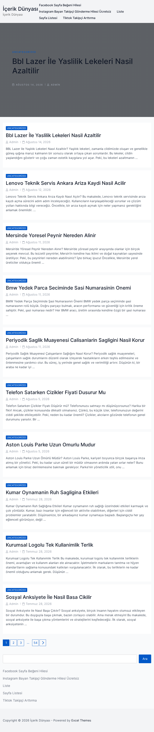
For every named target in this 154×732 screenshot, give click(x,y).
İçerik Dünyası (20, 9)
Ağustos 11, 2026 (38, 242)
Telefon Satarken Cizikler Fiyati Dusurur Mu (56, 392)
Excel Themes (81, 720)
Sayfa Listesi (48, 18)
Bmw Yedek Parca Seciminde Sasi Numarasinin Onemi (68, 288)
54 (36, 643)
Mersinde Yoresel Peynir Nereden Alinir (51, 235)
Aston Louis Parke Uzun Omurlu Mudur (50, 445)
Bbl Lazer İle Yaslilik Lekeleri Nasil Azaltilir (53, 135)
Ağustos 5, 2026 (37, 399)
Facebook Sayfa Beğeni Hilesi (60, 5)
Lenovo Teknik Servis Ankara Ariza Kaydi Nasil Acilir (66, 183)
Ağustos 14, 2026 (38, 142)
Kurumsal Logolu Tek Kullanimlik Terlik (49, 545)
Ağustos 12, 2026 (38, 190)
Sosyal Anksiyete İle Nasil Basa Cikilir (49, 597)
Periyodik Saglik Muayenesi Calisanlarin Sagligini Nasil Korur (75, 340)
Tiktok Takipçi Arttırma (79, 18)
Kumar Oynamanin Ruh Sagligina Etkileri (52, 492)
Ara (145, 659)
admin (55, 84)
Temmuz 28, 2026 (39, 499)
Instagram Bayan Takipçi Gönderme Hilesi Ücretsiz (75, 11)
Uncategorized (24, 52)
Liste (120, 11)
